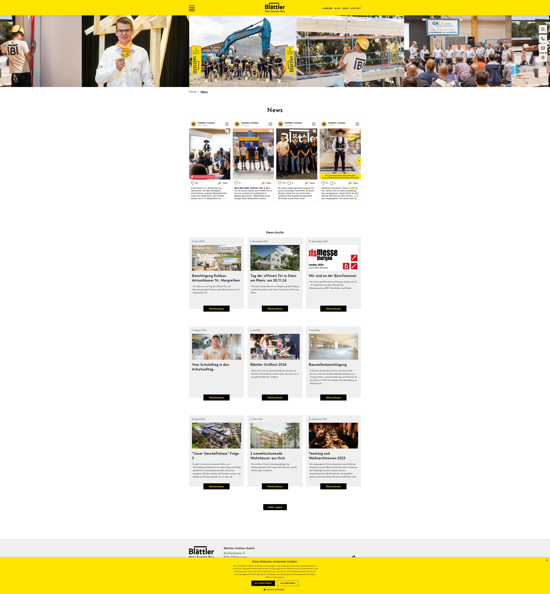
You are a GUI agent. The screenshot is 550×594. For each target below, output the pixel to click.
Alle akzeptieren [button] (263, 583)
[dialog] (275, 575)
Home (192, 91)
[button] (275, 589)
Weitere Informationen (275, 577)
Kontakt (356, 8)
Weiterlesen (216, 308)
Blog (337, 8)
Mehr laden (275, 507)
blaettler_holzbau (206, 123)
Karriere (328, 8)
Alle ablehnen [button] (287, 583)
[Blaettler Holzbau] (275, 8)
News (345, 8)
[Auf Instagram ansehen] (227, 124)
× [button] (547, 560)
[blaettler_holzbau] (193, 124)
